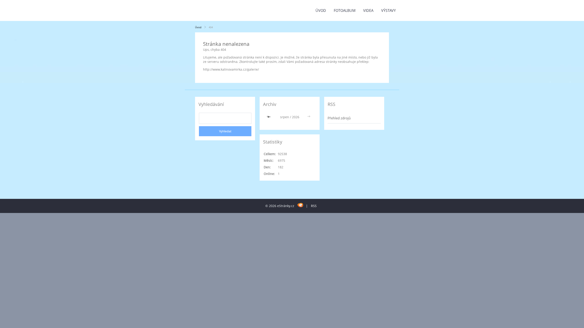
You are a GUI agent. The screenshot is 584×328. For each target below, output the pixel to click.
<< (269, 117)
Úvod (320, 10)
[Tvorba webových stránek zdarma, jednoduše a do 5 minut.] (300, 205)
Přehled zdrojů (339, 118)
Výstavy (388, 10)
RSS (314, 206)
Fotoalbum (344, 10)
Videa (368, 10)
